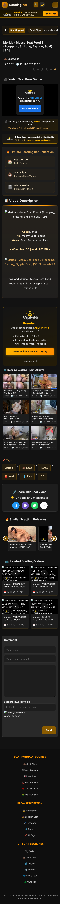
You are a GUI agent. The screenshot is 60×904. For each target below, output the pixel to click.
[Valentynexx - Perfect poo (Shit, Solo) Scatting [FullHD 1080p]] (44, 381)
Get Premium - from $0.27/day (30, 351)
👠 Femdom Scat (30, 782)
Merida (8, 467)
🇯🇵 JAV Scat (30, 776)
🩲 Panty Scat (30, 875)
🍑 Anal (9, 476)
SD (42, 476)
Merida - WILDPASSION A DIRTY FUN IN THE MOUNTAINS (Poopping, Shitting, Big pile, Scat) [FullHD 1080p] (44, 585)
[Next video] (54, 538)
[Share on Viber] (25, 505)
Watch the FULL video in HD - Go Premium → (30, 128)
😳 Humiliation (30, 810)
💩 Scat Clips (30, 764)
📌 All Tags (30, 835)
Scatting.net (17, 30)
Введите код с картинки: (17, 701)
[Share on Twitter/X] (44, 505)
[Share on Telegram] (16, 505)
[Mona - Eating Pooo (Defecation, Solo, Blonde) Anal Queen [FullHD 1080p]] (44, 407)
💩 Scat (27, 467)
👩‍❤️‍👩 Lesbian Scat (30, 816)
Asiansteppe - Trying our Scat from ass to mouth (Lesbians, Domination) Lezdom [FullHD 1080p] (15, 443)
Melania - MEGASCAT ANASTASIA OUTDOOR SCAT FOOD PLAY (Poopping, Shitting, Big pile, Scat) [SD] (15, 585)
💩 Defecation (30, 857)
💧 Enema (30, 829)
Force (44, 467)
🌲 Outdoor (30, 881)
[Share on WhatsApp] (34, 505)
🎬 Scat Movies (30, 770)
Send (49, 730)
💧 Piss (27, 476)
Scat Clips (35, 30)
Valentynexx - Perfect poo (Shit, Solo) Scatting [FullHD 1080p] (43, 391)
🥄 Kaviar (30, 851)
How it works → (30, 361)
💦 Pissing (30, 863)
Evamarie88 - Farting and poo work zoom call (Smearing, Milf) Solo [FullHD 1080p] (43, 443)
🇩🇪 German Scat (30, 788)
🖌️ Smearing (30, 823)
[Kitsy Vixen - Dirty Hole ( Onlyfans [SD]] (16, 381)
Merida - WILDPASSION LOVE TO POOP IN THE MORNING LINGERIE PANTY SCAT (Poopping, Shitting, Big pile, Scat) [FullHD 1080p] (15, 618)
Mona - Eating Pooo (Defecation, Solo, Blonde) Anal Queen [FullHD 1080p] (43, 417)
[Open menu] (55, 5)
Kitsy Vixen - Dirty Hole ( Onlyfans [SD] (15, 391)
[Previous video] (5, 538)
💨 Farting (30, 869)
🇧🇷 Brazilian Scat (30, 794)
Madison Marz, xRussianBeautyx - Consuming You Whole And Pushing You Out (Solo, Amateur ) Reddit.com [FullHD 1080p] (16, 417)
